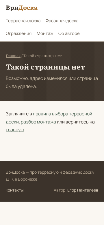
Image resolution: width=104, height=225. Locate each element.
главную (15, 129)
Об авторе (69, 33)
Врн (22, 7)
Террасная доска (23, 21)
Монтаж (45, 33)
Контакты (14, 190)
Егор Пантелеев (82, 190)
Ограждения (18, 33)
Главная (13, 56)
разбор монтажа (38, 122)
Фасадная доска (62, 21)
